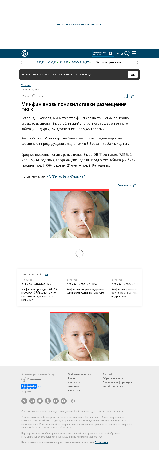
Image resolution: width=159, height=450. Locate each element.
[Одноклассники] (48, 401)
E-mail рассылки (113, 386)
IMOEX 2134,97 (80, 62)
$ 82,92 (41, 62)
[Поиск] (127, 53)
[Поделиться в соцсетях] (133, 96)
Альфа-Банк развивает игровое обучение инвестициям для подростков (130, 292)
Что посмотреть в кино (109, 62)
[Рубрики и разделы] (134, 53)
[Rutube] (56, 401)
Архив (71, 378)
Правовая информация (117, 382)
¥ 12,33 (64, 62)
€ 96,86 (52, 62)
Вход (120, 53)
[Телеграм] (24, 401)
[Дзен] (40, 401)
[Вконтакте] (32, 401)
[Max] (64, 401)
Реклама (73, 386)
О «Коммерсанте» (79, 374)
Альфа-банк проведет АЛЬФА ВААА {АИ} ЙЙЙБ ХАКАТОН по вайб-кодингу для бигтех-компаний (39, 294)
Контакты (74, 382)
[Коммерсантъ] (24, 53)
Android (107, 374)
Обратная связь (113, 378)
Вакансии (74, 390)
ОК (133, 75)
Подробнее (101, 442)
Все (46, 274)
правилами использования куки (76, 74)
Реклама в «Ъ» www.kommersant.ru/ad (79, 24)
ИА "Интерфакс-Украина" (65, 176)
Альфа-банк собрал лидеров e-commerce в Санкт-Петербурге (85, 290)
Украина (26, 85)
